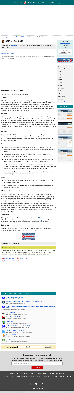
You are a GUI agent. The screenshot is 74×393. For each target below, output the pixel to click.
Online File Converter (57, 373)
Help (32, 373)
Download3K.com (22, 376)
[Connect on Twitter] (36, 384)
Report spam (23, 258)
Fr (67, 376)
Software (33, 3)
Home (2, 37)
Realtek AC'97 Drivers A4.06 (14, 297)
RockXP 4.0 (9, 321)
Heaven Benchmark (45, 218)
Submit (11, 373)
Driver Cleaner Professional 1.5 (15, 317)
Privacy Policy (59, 376)
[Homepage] (20, 2)
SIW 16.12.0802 (10, 339)
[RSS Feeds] (42, 384)
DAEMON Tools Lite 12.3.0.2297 (15, 330)
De (70, 376)
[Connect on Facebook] (31, 384)
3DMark (30, 37)
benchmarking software (40, 220)
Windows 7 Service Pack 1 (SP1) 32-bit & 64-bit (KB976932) (24, 301)
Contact (24, 373)
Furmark (33, 218)
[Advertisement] (37, 20)
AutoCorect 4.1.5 (11, 335)
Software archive (42, 373)
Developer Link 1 (8, 53)
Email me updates (9, 258)
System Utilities (10, 37)
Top (18, 373)
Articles (42, 3)
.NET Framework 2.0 (12, 312)
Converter (52, 3)
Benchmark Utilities (21, 37)
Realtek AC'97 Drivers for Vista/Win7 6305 (18, 326)
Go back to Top (38, 388)
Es (36, 379)
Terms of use (47, 376)
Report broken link (10, 261)
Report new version (25, 261)
